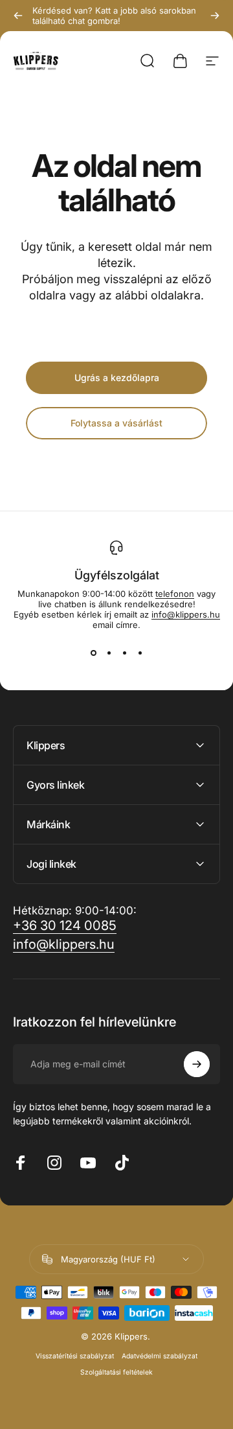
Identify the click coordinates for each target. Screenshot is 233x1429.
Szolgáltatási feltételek (116, 1372)
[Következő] (215, 15)
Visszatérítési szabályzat (75, 1356)
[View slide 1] (93, 653)
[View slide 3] (124, 653)
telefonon (174, 593)
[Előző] (18, 15)
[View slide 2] (108, 653)
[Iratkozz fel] (197, 1064)
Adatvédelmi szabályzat (159, 1356)
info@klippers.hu (185, 614)
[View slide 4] (140, 653)
